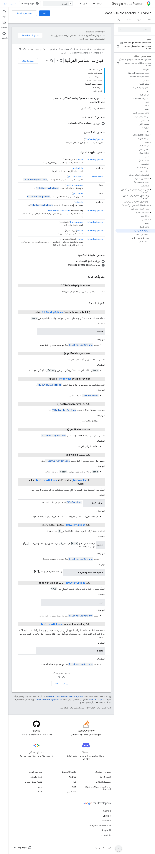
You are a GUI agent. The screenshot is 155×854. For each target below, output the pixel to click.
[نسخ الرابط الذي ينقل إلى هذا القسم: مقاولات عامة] (84, 277)
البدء (44, 13)
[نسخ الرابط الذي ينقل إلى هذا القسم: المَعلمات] (95, 323)
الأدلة (149, 19)
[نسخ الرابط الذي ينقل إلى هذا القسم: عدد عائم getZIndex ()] (64, 429)
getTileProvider (75, 176)
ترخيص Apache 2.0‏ (97, 699)
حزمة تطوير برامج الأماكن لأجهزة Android (98, 787)
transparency (76, 222)
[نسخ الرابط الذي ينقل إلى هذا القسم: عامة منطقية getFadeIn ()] (60, 353)
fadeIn (80, 159)
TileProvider (97, 176)
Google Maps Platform (68, 49)
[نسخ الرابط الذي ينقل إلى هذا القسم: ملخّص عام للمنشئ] (81, 132)
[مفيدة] (24, 49)
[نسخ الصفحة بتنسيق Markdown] (51, 60)
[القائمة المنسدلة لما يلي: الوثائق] (93, 3)
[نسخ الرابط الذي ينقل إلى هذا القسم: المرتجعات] (93, 339)
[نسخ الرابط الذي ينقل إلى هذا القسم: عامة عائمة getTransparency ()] (54, 404)
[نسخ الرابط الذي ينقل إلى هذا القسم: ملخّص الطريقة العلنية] (77, 152)
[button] (135, 60)
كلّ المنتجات (106, 835)
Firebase (106, 820)
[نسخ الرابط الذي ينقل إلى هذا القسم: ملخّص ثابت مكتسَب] (79, 117)
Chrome (107, 816)
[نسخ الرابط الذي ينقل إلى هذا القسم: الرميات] (96, 564)
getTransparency (74, 185)
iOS (74, 782)
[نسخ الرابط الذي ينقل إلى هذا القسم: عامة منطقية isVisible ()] (62, 455)
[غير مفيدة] (20, 49)
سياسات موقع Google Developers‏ (48, 699)
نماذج (129, 19)
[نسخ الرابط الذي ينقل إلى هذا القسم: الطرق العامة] (85, 303)
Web (74, 786)
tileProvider (53, 210)
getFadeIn (78, 168)
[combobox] (58, 3)
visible (80, 230)
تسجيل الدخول (10, 3)
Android (145, 13)
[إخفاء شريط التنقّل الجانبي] (118, 849)
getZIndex (78, 193)
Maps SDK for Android (120, 13)
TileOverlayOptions (94, 139)
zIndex (79, 239)
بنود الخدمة (37, 791)
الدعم (40, 786)
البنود (109, 847)
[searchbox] (134, 29)
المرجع (139, 19)
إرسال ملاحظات (28, 61)
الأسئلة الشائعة (105, 777)
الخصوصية (99, 847)
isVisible (79, 202)
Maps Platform (134, 4)
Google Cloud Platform (100, 825)
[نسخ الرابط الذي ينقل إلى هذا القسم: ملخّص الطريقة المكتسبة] (75, 255)
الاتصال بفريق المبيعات (24, 13)
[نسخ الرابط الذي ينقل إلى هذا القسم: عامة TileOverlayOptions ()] (57, 285)
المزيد (84, 3)
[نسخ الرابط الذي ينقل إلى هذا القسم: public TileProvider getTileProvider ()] (44, 379)
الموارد (119, 19)
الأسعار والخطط (36, 777)
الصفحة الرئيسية (99, 49)
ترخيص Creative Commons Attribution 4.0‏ (64, 696)
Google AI (106, 830)
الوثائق (99, 3)
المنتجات (85, 49)
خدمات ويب (71, 791)
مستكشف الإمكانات (103, 782)
